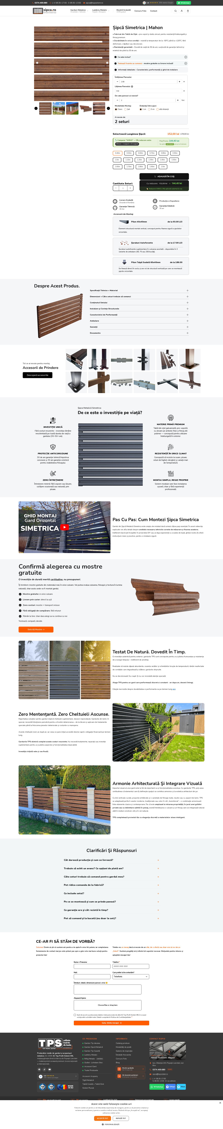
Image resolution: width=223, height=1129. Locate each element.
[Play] (64, 527)
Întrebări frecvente (123, 1055)
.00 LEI (179, 221)
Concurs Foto (121, 1058)
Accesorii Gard (90, 1066)
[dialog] (111, 1114)
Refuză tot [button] (121, 1118)
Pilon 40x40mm (139, 221)
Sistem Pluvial (88, 1088)
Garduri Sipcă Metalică (93, 1047)
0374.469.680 (41, 3)
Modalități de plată (123, 1047)
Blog (118, 1062)
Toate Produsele (91, 1070)
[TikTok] (44, 1069)
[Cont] (181, 10)
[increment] (130, 188)
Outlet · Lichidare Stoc (93, 1062)
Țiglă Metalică (88, 1080)
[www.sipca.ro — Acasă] (44, 10)
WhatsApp (185, 3)
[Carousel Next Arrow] (107, 63)
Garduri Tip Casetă (92, 1051)
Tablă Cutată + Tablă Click (93, 1084)
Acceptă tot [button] (102, 1118)
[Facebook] (39, 1069)
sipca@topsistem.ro (94, 3)
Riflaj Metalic (93, 1058)
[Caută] (175, 10)
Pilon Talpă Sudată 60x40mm (145, 262)
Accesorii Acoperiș (90, 1076)
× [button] (220, 1103)
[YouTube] (49, 1069)
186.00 (178, 262)
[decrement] (116, 188)
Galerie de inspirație (124, 1051)
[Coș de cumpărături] (187, 10)
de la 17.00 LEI (175, 242)
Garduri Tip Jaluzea (92, 1043)
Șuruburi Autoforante (142, 242)
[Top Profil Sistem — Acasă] (57, 1044)
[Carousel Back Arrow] (37, 63)
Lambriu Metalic (90, 1055)
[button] (111, 1124)
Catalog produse (123, 1043)
